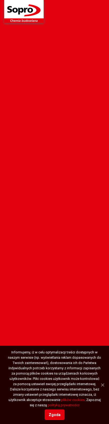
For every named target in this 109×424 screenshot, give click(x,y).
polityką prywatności (63, 405)
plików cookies (73, 400)
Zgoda (55, 415)
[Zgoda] (102, 385)
